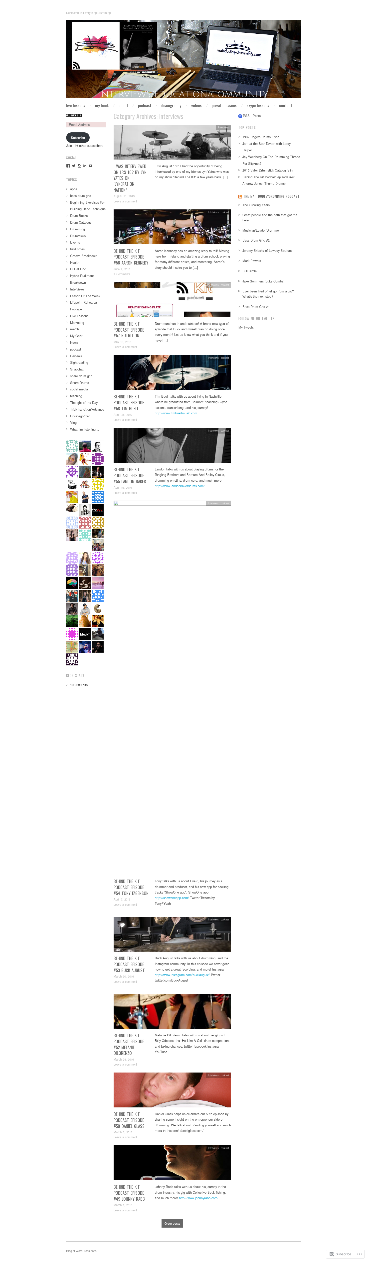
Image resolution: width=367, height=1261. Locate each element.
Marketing (77, 322)
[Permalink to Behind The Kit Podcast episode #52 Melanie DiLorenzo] (172, 1012)
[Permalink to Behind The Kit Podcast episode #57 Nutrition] (172, 301)
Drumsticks (78, 235)
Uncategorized (80, 416)
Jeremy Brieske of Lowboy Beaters (267, 250)
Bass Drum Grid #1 (256, 306)
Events (75, 242)
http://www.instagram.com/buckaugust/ (182, 974)
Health (74, 262)
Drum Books (79, 215)
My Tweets (246, 327)
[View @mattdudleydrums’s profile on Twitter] (74, 166)
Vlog (73, 422)
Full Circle (249, 271)
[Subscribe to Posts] (240, 115)
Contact (285, 105)
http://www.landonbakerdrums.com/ (180, 485)
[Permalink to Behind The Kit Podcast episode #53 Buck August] (172, 935)
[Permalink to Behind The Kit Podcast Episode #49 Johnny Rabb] (172, 1164)
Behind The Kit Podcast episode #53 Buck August (129, 964)
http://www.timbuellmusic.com (176, 413)
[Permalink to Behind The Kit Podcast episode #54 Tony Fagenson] (172, 689)
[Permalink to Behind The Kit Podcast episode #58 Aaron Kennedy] (172, 228)
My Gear (76, 335)
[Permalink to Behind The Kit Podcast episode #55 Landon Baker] (172, 446)
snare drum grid (81, 375)
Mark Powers (251, 260)
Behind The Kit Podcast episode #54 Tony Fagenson (131, 887)
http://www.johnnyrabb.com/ (198, 1197)
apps (73, 188)
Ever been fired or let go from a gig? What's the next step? (268, 293)
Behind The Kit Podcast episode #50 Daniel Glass (129, 1120)
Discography (171, 105)
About (123, 105)
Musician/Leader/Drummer (261, 230)
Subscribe (78, 137)
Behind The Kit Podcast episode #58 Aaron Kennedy (131, 257)
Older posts (172, 1223)
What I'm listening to (84, 429)
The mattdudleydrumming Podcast (271, 196)
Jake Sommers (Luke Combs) (263, 281)
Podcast (144, 105)
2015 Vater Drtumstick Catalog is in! (268, 170)
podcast (225, 212)
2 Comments (122, 274)
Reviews (76, 356)
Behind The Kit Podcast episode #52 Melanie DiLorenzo (129, 1044)
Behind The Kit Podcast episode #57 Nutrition (129, 330)
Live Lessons (75, 105)
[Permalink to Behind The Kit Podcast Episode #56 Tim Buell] (172, 373)
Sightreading (79, 362)
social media (79, 389)
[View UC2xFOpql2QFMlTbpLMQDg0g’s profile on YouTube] (91, 166)
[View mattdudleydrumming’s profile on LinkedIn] (85, 166)
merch (74, 329)
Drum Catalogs (80, 222)
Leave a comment (125, 201)
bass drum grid (80, 195)
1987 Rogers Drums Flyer (260, 136)
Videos (196, 105)
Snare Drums (79, 382)
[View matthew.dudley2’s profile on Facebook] (68, 166)
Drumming (77, 229)
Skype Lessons (258, 105)
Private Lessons (224, 105)
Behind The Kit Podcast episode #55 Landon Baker (130, 475)
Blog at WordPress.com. (81, 1251)
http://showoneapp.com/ (172, 897)
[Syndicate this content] (240, 196)
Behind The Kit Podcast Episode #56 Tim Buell (129, 402)
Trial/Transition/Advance (87, 409)
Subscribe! (75, 115)
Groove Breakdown (83, 255)
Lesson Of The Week (85, 295)
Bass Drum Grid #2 (256, 240)
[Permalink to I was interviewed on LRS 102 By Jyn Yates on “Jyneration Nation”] (172, 143)
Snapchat (77, 369)
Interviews (223, 127)
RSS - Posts (252, 115)
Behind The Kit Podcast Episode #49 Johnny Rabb (129, 1193)
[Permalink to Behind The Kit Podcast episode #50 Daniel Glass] (172, 1091)
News (74, 342)
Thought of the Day (84, 402)
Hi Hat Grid (78, 269)
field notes (77, 249)
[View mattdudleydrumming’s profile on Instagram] (79, 166)
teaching (76, 395)
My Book (102, 105)
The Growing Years (256, 204)
